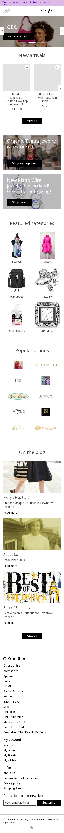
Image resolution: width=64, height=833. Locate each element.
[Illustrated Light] (46, 381)
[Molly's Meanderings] (6, 10)
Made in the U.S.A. (14, 722)
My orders (10, 750)
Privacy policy (11, 783)
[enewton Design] (46, 365)
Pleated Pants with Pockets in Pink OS (47, 97)
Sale (6, 707)
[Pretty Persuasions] (46, 412)
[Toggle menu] (57, 11)
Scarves (17, 262)
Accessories (10, 671)
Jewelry (47, 296)
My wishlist (10, 760)
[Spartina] (46, 428)
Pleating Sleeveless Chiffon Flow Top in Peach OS (17, 99)
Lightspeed (9, 822)
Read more (10, 512)
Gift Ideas (47, 331)
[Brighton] (18, 365)
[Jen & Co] (46, 397)
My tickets (9, 755)
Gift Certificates (13, 717)
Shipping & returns (15, 788)
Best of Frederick (16, 607)
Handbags (16, 296)
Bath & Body (17, 331)
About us (9, 773)
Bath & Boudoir (13, 691)
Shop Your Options (46, 36)
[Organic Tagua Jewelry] (18, 412)
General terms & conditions (20, 778)
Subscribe (48, 802)
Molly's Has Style (16, 497)
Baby (6, 681)
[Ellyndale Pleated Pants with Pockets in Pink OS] (47, 77)
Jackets (47, 262)
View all (32, 121)
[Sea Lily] (18, 428)
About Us (10, 554)
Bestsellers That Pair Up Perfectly (25, 732)
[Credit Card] (31, 828)
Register (8, 745)
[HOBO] (18, 381)
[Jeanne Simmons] (18, 397)
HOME (7, 686)
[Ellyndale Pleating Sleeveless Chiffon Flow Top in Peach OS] (16, 77)
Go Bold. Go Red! (13, 727)
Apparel (8, 676)
